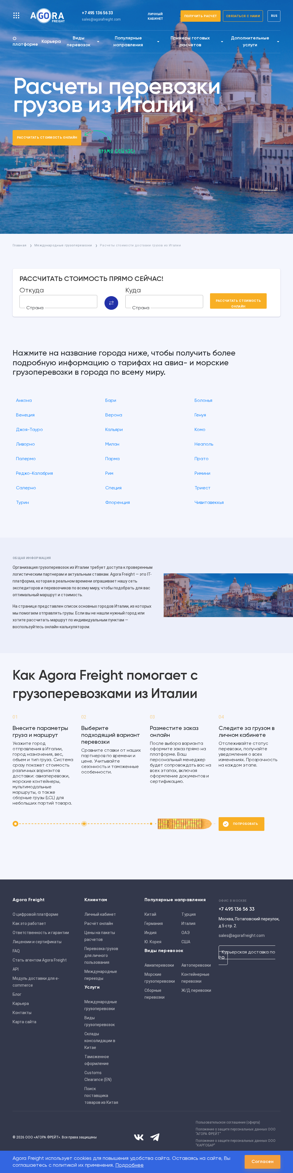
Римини (202, 473)
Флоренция (117, 502)
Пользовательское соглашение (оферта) (228, 1122)
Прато (202, 459)
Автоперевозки (196, 965)
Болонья (203, 400)
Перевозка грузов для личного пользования (101, 955)
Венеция (25, 415)
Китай (150, 914)
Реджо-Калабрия (34, 473)
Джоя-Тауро (29, 430)
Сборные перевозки (154, 994)
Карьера (51, 41)
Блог (17, 994)
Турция (188, 914)
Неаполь (204, 444)
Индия (150, 932)
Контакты (22, 1012)
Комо (200, 430)
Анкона (24, 400)
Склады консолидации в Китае (99, 1041)
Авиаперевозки (159, 965)
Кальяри (114, 430)
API (16, 969)
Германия (153, 923)
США (185, 941)
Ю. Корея (152, 941)
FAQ (16, 951)
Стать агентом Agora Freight (40, 960)
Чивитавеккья (209, 502)
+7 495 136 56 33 (97, 13)
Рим (109, 473)
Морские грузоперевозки (159, 978)
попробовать (245, 824)
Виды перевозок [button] (78, 41)
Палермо (26, 459)
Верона (113, 415)
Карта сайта (24, 1022)
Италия (188, 923)
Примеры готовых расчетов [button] (190, 41)
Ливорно (25, 444)
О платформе (25, 42)
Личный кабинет (100, 914)
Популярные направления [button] (128, 41)
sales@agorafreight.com (101, 19)
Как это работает (29, 923)
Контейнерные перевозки (195, 978)
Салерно (26, 488)
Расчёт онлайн (98, 923)
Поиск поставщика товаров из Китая (101, 1095)
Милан (112, 444)
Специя (113, 488)
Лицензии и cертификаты (37, 941)
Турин (22, 502)
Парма (112, 459)
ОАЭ (185, 932)
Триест (203, 488)
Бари (110, 400)
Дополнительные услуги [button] (250, 41)
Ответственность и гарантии (41, 932)
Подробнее (129, 1165)
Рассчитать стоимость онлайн (47, 137)
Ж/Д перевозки (196, 990)
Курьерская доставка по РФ (247, 955)
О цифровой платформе (35, 914)
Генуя (200, 415)
